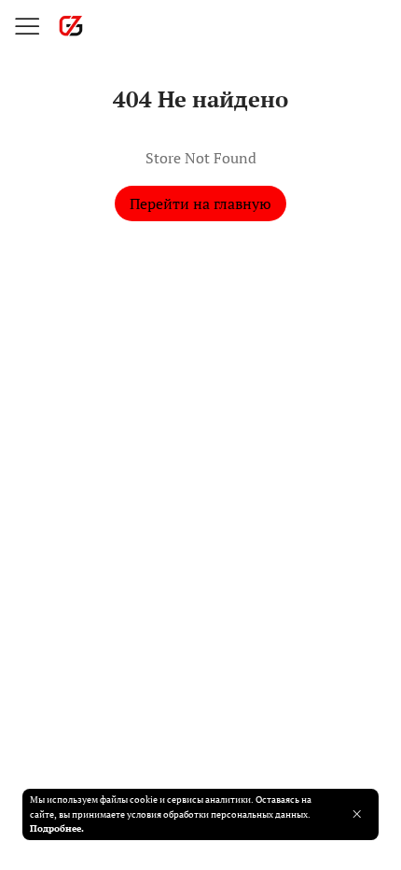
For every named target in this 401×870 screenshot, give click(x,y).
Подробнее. (57, 828)
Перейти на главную (200, 203)
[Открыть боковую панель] (26, 26)
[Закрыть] (356, 814)
